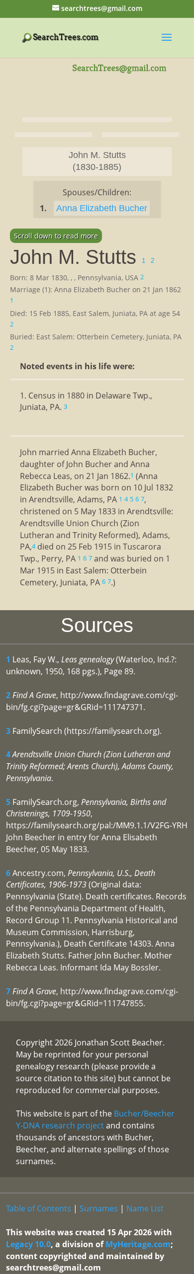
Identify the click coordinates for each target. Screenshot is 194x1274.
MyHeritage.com (138, 1244)
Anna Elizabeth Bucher (101, 208)
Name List (145, 1208)
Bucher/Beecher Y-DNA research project (95, 1119)
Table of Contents (38, 1208)
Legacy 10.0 (28, 1244)
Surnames (99, 1208)
